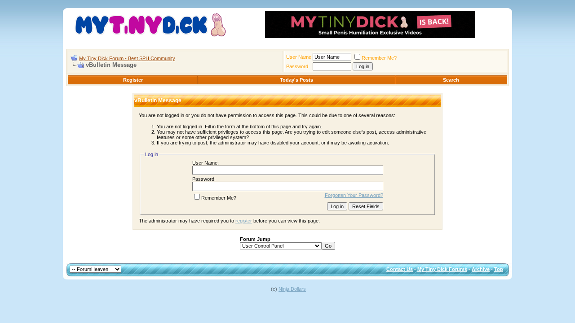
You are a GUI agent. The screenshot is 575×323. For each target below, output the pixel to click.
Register (133, 80)
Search (451, 80)
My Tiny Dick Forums (442, 269)
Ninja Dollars (292, 289)
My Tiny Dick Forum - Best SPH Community (127, 58)
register (243, 220)
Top (498, 269)
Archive (481, 269)
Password (297, 66)
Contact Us (399, 269)
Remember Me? (379, 58)
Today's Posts (296, 80)
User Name (298, 57)
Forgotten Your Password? (354, 195)
